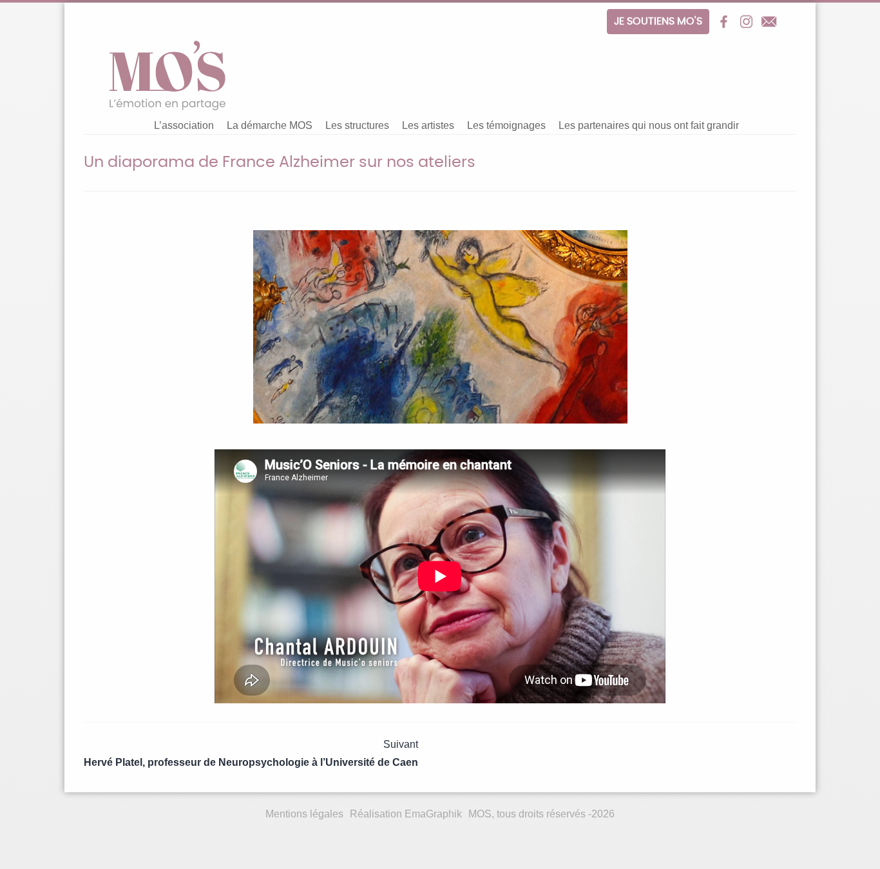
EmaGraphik (433, 813)
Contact (769, 22)
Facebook (724, 22)
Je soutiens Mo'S (658, 21)
